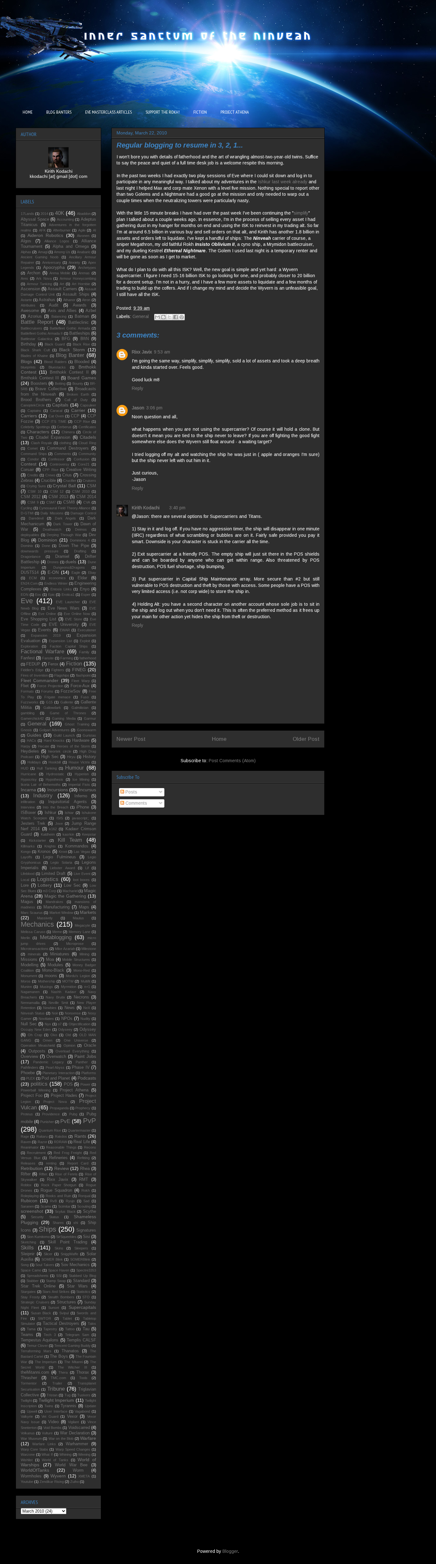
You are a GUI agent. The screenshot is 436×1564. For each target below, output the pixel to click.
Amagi (43, 252)
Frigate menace (57, 697)
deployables (30, 535)
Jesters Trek (33, 823)
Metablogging (55, 937)
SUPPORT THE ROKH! (163, 112)
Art (62, 284)
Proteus (27, 1114)
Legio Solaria (61, 862)
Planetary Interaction (58, 1073)
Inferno (80, 796)
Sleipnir (27, 1254)
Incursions (57, 789)
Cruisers (89, 480)
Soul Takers (44, 1265)
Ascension (30, 289)
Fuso (85, 697)
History (89, 757)
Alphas (26, 252)
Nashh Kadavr (63, 992)
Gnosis (26, 730)
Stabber (32, 1281)
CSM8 (69, 502)
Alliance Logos (57, 241)
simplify (301, 213)
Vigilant (73, 1422)
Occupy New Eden (36, 1029)
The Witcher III (72, 1367)
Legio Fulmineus (59, 857)
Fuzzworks (29, 702)
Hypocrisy (29, 779)
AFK (42, 230)
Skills (27, 1248)
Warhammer (77, 1444)
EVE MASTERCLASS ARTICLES (108, 112)
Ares (24, 278)
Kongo (26, 852)
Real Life (81, 1142)
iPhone (82, 807)
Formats (27, 691)
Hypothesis (54, 779)
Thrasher (29, 1378)
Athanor (69, 300)
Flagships (61, 675)
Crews (50, 475)
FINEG (79, 669)
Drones (53, 562)
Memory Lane (79, 932)
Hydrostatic (55, 774)
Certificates (87, 427)
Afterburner (62, 230)
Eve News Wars (64, 608)
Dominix (27, 546)
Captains (34, 411)
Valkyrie (27, 1416)
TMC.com (58, 1378)
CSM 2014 (86, 497)
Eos (38, 594)
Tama (31, 1329)
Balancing (58, 316)
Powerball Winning (35, 1090)
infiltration (28, 802)
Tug (67, 1395)
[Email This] (157, 317)
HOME (28, 112)
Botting (60, 383)
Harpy (25, 746)
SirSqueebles (66, 1237)
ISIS (59, 818)
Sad (86, 1201)
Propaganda (59, 1108)
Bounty (77, 383)
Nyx (48, 1024)
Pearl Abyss (55, 1067)
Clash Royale (41, 443)
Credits (32, 475)
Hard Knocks (54, 740)
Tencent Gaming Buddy (72, 1346)
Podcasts (87, 1078)
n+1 (87, 987)
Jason (138, 407)
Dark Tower (62, 524)
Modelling (29, 965)
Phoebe (28, 1073)
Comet (32, 448)
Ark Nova (44, 278)
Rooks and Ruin (58, 1196)
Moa (50, 959)
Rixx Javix (142, 351)
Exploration (29, 646)
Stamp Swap (56, 1281)
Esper (85, 594)
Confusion (81, 459)
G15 (49, 702)
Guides (34, 735)
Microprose (75, 943)
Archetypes (87, 268)
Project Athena (74, 1090)
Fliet (25, 686)
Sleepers (81, 1248)
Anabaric (84, 252)
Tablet (67, 1318)
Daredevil (36, 518)
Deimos (81, 529)
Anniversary (51, 262)
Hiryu (71, 757)
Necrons (81, 997)
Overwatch (56, 1056)
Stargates (28, 1292)
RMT (83, 1179)
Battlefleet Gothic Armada (70, 328)
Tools (83, 1378)
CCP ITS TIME (54, 421)
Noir (55, 1013)
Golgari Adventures (54, 730)
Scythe (89, 1211)
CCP (75, 416)
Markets (88, 912)
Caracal (56, 411)
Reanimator (30, 1147)
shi (75, 1223)
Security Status (45, 1217)
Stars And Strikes (56, 1292)
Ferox (53, 664)
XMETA (84, 1476)
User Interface (55, 1411)
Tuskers (83, 1395)
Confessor (56, 459)
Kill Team (70, 840)
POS (68, 1084)
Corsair (27, 469)
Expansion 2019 (46, 635)
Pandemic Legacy (48, 1062)
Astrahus (47, 300)
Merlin (25, 938)
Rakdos (61, 1136)
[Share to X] (169, 317)
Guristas (89, 735)
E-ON (53, 572)
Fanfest (28, 658)
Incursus (87, 789)
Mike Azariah (65, 949)
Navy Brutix (55, 997)
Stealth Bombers (61, 1297)
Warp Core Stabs (34, 1449)
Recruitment (36, 1153)
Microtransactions (35, 949)
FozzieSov (70, 691)
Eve (27, 601)
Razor (42, 1142)
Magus (27, 902)
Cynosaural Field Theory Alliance (64, 508)
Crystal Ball (64, 485)
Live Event (82, 874)
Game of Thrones (68, 713)
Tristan (52, 1395)
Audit (53, 305)
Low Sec (72, 885)
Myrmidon (68, 987)
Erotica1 (68, 594)
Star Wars (77, 1286)
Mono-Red (81, 970)
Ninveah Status (33, 1013)
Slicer (48, 1254)
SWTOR (44, 1318)
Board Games (81, 377)
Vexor (72, 1416)
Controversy (59, 464)
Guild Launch (64, 735)
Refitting (83, 1158)
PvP (89, 1121)
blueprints (28, 367)
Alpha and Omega (71, 246)
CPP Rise (50, 470)
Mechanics (37, 924)
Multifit (85, 981)
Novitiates (46, 1019)
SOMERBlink (80, 1259)
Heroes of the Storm (73, 746)
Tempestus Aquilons (39, 1340)
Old (68, 1035)
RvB (53, 1201)
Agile (82, 230)
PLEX (30, 1078)
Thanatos (70, 1351)
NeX (86, 1008)
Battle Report (37, 322)
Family (84, 652)
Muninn (26, 987)
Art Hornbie (81, 284)
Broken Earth (78, 394)
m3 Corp (49, 891)
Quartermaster (79, 1130)
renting (51, 1163)
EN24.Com (29, 583)
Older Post (306, 739)
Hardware (80, 740)
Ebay (92, 572)
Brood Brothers (36, 400)
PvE (65, 1121)
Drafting (80, 551)
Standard (81, 1281)
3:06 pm (154, 407)
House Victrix (79, 762)
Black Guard (55, 344)
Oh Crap (35, 1035)
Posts (130, 791)
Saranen (27, 1206)
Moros (26, 981)
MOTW (67, 981)
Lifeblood (27, 874)
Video (53, 1422)
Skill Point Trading (67, 1242)
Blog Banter (70, 355)
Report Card (78, 1163)
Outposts (36, 1051)
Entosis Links (61, 589)
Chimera (68, 432)
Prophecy (82, 1108)
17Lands (27, 214)
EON (24, 594)
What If (47, 1454)
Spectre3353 (86, 1270)
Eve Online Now (77, 614)
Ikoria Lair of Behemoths (41, 784)
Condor (33, 459)
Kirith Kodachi (146, 507)
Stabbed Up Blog (82, 1276)
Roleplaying (30, 1196)
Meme (57, 932)
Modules (55, 965)
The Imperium (46, 1362)
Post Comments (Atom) (232, 760)
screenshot (32, 1211)
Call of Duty (76, 400)
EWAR (65, 630)
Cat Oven (56, 416)
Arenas (84, 273)
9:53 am (162, 351)
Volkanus (28, 1433)
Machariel (70, 891)
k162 (53, 829)
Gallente (66, 702)
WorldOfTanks (35, 1470)
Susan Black (41, 1313)
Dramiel (62, 556)
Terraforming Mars (36, 1351)
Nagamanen (30, 992)
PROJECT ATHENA (235, 112)
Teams (27, 1334)
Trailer (57, 1383)
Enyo (84, 589)
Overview (29, 1056)
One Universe (76, 1040)
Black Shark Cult (35, 350)
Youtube (27, 1482)
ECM (33, 578)
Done (46, 546)
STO (86, 1297)
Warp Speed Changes (73, 1449)
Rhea (85, 1168)
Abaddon (84, 214)
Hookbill (55, 762)
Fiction (74, 664)
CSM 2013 (58, 497)
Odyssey (87, 1029)
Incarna (28, 789)
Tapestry (50, 1329)
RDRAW (60, 1142)
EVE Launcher (68, 602)
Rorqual (84, 1196)
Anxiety (74, 262)
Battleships (79, 333)
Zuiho (74, 1482)
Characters (38, 431)
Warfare (88, 1438)
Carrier (78, 410)
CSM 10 (34, 491)
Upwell (32, 1411)
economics (57, 578)
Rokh (85, 1190)
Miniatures (59, 954)
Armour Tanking (39, 284)
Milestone (88, 949)
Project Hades (64, 1095)
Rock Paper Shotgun (59, 1185)
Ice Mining (80, 779)
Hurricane (28, 774)
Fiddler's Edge (32, 670)
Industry (43, 796)
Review (61, 1168)
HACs (31, 740)
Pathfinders (29, 1067)
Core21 (83, 464)
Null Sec (29, 1024)
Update (90, 1406)
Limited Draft (53, 873)
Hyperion (82, 774)
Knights (50, 846)
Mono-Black (53, 970)
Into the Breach (55, 807)
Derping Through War (64, 535)
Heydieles (30, 751)
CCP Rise (82, 421)
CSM (91, 486)
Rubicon (29, 1200)
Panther (82, 1062)
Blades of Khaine (34, 356)
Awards (79, 305)
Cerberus (64, 427)
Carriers (29, 415)
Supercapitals (82, 1307)
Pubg (73, 1114)
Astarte (26, 300)
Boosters (39, 383)
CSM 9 (33, 502)
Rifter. (43, 1174)
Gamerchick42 (32, 718)
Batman (82, 316)
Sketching (28, 1242)
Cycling (26, 508)
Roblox (26, 1185)
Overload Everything (72, 1051)
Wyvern (58, 1475)
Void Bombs (52, 1428)
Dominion (47, 540)
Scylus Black (65, 1211)
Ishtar (69, 813)
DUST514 (30, 572)
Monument (29, 976)
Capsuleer (88, 405)
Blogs (26, 361)
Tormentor (29, 1383)
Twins (48, 1406)
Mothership (46, 981)
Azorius (35, 316)
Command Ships (34, 454)
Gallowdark (52, 708)
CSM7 (51, 502)
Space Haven (59, 1270)
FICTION (200, 112)
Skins (59, 1248)
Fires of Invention (34, 675)
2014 (44, 214)
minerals (34, 954)
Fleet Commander (39, 680)
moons (51, 976)
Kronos (44, 851)
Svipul (64, 1313)
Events (44, 630)
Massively (45, 918)
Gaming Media (63, 718)
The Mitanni (73, 1362)
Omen (47, 1040)
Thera (63, 1372)
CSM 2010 (80, 491)
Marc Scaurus (32, 913)
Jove (59, 823)
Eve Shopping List (38, 619)
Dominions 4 (80, 540)
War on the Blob (61, 1438)
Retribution (32, 1168)
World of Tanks (55, 1460)
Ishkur (50, 812)
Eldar (82, 578)
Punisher (47, 1122)
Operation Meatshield (38, 1045)
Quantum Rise (50, 1130)
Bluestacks (57, 367)
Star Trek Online (38, 1286)
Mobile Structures (76, 959)
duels (70, 561)
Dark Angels (65, 518)
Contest (28, 464)
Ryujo (70, 1201)
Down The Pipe (74, 545)
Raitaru (42, 1136)
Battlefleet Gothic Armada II (42, 333)
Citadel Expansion (53, 437)
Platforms (88, 1073)
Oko (53, 1035)
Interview (28, 807)
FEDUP (33, 664)
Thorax (82, 1372)
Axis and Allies (62, 310)
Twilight (26, 1400)
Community (87, 454)
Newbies (49, 1008)
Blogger (230, 1551)
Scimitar (64, 1206)
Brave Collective (50, 389)
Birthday (28, 344)
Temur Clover (37, 1346)
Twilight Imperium (56, 1400)
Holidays (34, 762)
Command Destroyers (67, 448)
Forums (47, 691)
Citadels (88, 437)
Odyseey (65, 1029)
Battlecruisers (31, 328)
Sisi (86, 1236)
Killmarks (28, 846)
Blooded (81, 362)
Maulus (78, 918)
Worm (78, 1470)
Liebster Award (62, 868)
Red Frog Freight (68, 1153)
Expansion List (60, 641)
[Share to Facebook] (175, 317)
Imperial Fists (79, 784)
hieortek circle (59, 751)
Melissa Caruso (33, 932)
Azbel (91, 310)
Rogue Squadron (56, 1190)
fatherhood (87, 658)
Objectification (79, 1024)
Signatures (86, 1230)
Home (219, 739)
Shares (58, 1223)
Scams (46, 1206)
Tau (86, 1329)
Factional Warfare (42, 652)
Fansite (48, 658)
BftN (84, 339)
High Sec (50, 757)
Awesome (30, 310)
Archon (33, 273)
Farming (66, 658)
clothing (65, 443)
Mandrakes (54, 902)
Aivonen (83, 236)
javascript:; (80, 818)
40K (59, 213)
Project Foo (31, 1095)
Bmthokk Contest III (40, 378)
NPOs (66, 1018)
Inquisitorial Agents (67, 802)
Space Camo (31, 1270)
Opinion (69, 1045)
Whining (65, 1454)
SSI (59, 1276)
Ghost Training (77, 724)
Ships (47, 1229)
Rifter (26, 1174)
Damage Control (83, 513)
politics (39, 1084)
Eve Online (47, 614)
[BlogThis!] (163, 317)
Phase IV (80, 1067)
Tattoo (70, 1329)
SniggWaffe (69, 1254)
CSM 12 (57, 491)
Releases (28, 1163)
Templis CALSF (81, 1340)
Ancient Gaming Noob (39, 257)
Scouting (84, 1206)
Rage (25, 1136)
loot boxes (81, 880)
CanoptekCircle (33, 405)
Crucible (48, 480)
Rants (80, 1136)
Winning (84, 1454)
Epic (51, 594)
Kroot (63, 852)
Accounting (65, 219)
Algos (26, 241)
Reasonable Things (61, 1147)
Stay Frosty (30, 1297)
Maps (84, 907)
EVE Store (73, 619)
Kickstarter (37, 840)
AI (94, 230)
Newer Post (131, 739)
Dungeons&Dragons (69, 567)
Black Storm (72, 349)
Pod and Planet (55, 1078)
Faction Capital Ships (69, 646)
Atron (86, 300)
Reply (137, 388)
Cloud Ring (87, 443)
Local (25, 880)
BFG (66, 339)
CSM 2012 (31, 497)
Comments (135, 803)
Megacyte (82, 925)
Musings (46, 987)
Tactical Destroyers (61, 1323)
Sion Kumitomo (38, 1237)
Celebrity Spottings (35, 427)
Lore (25, 885)
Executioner (87, 630)
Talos (92, 1323)
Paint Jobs (85, 1056)
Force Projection (50, 686)
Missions (29, 959)
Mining (84, 954)
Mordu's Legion (78, 976)
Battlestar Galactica (36, 339)
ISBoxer (28, 812)
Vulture (47, 1433)
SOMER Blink (52, 1259)
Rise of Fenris (66, 1174)
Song (25, 1265)
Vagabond (82, 1411)
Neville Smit (58, 1003)
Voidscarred (79, 1427)
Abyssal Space (35, 219)
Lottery (45, 885)
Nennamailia (30, 1003)
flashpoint (83, 675)
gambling (27, 713)
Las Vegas (82, 852)
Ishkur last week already (282, 181)
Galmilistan (79, 708)
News (69, 1008)
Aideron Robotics (45, 235)
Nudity (85, 1019)
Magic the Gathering (65, 896)
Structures (66, 1302)
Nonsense (73, 1013)
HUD (24, 768)
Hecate (43, 746)
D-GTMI (27, 513)
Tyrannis (68, 1406)
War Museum (31, 1438)
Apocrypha (54, 267)
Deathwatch (52, 529)
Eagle (75, 572)
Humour (74, 768)
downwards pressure (39, 551)
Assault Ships (76, 294)
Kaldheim (48, 834)
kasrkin (68, 834)
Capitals (60, 404)
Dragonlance (31, 556)
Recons (90, 1147)
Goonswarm (86, 730)
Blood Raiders (55, 362)
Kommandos (76, 846)
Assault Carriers (62, 289)
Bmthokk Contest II (69, 372)
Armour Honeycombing (78, 278)
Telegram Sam (77, 1335)
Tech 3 (50, 1335)
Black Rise (81, 344)
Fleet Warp (80, 681)
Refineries (58, 1158)
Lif (87, 868)
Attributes (28, 305)
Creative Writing (81, 469)
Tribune (56, 1389)
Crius (67, 475)
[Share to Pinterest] (181, 317)
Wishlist (27, 1460)
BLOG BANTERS (58, 112)
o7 (60, 1024)
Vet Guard (49, 1416)
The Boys (59, 1356)
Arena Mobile (60, 273)
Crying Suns (36, 486)
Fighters (57, 670)
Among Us (62, 252)
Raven (26, 1142)
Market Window (61, 913)
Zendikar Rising (52, 1482)
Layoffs (26, 857)
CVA (86, 502)
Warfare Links (44, 1444)
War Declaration (75, 1433)
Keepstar (89, 834)
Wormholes (31, 1476)
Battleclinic (78, 322)
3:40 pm (177, 507)
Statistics (83, 1292)
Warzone (28, 1454)
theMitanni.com (35, 1372)
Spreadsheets (38, 1276)
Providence (51, 1114)
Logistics (47, 879)
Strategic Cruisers (35, 1302)
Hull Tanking (46, 768)
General (140, 316)
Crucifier (69, 480)
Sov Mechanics (75, 1265)
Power (85, 1084)
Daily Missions (52, 513)
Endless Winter (56, 583)
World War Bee (71, 1465)
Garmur (90, 718)
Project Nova (55, 1102)
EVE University (64, 624)
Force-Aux (80, 686)
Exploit (85, 641)
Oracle (90, 1045)
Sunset (53, 1308)
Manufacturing (56, 907)
